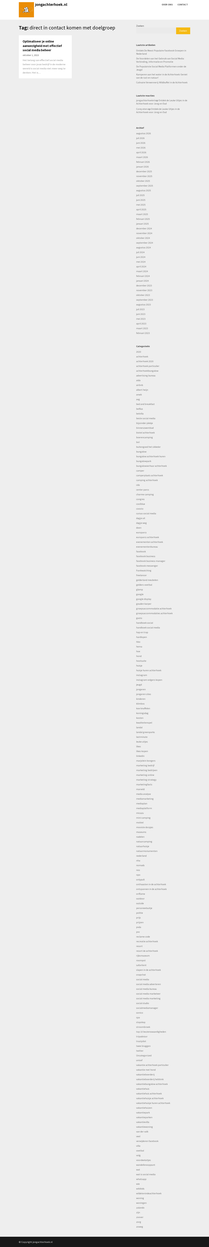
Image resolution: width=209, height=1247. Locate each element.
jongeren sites (143, 694)
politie (139, 912)
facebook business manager (150, 560)
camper (140, 470)
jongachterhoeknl (145, 100)
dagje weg (141, 522)
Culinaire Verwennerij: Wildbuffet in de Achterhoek (161, 82)
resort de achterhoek (147, 950)
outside (140, 903)
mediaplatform (144, 808)
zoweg (139, 1226)
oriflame (140, 893)
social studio (142, 1003)
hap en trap (142, 632)
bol (138, 442)
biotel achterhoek (145, 432)
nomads (140, 865)
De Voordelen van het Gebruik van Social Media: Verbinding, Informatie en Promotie (160, 60)
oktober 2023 (143, 294)
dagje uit (140, 518)
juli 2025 (140, 195)
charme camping (145, 494)
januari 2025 (142, 223)
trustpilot (141, 1041)
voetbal (140, 1150)
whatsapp (141, 1179)
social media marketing (148, 998)
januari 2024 (142, 280)
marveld (140, 789)
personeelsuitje (144, 908)
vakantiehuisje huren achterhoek (153, 1103)
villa (138, 1145)
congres (140, 499)
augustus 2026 (143, 133)
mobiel (140, 822)
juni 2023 (140, 314)
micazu (140, 812)
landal (139, 727)
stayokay (140, 1022)
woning (140, 1198)
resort (139, 946)
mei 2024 (141, 261)
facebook (141, 551)
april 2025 (141, 209)
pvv (138, 931)
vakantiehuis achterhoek (149, 1093)
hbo (138, 641)
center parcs (142, 489)
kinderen (140, 698)
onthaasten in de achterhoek (151, 884)
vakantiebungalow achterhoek (152, 1083)
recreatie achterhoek (147, 941)
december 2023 (144, 285)
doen (138, 527)
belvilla (140, 413)
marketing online (145, 774)
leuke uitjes (142, 741)
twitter (139, 1050)
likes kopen (142, 751)
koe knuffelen (143, 708)
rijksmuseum (143, 955)
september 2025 (144, 185)
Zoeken (140, 25)
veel (138, 1136)
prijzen (140, 922)
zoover (139, 1217)
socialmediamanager (147, 1007)
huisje (139, 665)
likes (138, 746)
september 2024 (144, 242)
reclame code (143, 936)
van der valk (142, 1131)
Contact (182, 4)
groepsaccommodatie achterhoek (154, 608)
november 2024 (144, 233)
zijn (138, 1212)
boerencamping (144, 437)
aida (138, 380)
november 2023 (144, 290)
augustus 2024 (143, 247)
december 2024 (144, 228)
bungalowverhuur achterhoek (151, 465)
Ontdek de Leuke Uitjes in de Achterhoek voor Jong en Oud (161, 102)
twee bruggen (143, 1045)
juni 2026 (140, 142)
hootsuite (141, 660)
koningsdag (142, 713)
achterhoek (142, 356)
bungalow (141, 451)
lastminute (141, 736)
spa (138, 1017)
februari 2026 (143, 161)
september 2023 (144, 299)
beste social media (145, 418)
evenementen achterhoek (149, 541)
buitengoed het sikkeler (148, 446)
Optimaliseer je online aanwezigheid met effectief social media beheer (42, 45)
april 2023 (141, 323)
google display (143, 598)
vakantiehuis (142, 1088)
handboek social (144, 622)
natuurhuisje (142, 846)
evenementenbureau (147, 546)
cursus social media (146, 513)
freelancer (141, 575)
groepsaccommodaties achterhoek (154, 613)
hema (139, 646)
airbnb (139, 385)
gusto (139, 618)
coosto (139, 508)
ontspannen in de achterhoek (151, 889)
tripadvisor (141, 1036)
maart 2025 (142, 214)
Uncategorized (143, 1055)
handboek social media (148, 627)
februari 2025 (143, 218)
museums (141, 831)
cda (138, 484)
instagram (141, 675)
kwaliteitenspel (144, 722)
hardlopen (141, 637)
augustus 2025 (143, 190)
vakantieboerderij (145, 1074)
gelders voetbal (144, 584)
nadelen (140, 836)
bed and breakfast (145, 404)
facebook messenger (147, 565)
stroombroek (143, 1026)
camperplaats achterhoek (149, 475)
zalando (140, 1207)
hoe (138, 651)
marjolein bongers (145, 760)
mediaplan (141, 803)
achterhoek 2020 (144, 361)
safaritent (141, 965)
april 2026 (141, 152)
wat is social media (145, 1174)
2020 (138, 351)
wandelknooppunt (145, 1164)
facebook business (145, 556)
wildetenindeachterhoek (148, 1193)
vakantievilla (142, 1122)
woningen (141, 1202)
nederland (141, 855)
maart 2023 (142, 328)
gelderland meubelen (147, 579)
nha (138, 860)
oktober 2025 (143, 180)
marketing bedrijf (145, 765)
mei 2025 (141, 204)
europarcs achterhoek (147, 537)
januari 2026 (142, 166)
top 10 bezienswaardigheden (151, 1031)
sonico (139, 1012)
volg (138, 1155)
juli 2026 (140, 138)
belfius (139, 408)
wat (138, 1169)
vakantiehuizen (144, 1107)
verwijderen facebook (147, 1141)
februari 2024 (143, 275)
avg (138, 399)
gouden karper (143, 603)
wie (138, 1183)
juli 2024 (140, 252)
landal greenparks (145, 732)
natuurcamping (144, 841)
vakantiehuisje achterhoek (150, 1098)
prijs (138, 917)
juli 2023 (140, 309)
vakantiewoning (144, 1126)
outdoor (140, 898)
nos (138, 870)
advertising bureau (145, 375)
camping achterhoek (147, 480)
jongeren (141, 689)
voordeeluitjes (143, 1160)
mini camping (143, 817)
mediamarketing (145, 798)
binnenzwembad (145, 427)
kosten (139, 717)
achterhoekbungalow (147, 370)
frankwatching (143, 570)
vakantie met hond (146, 1069)
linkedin (140, 755)
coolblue (140, 503)
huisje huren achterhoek (148, 670)
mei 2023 (141, 318)
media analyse (143, 793)
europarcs (141, 532)
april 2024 (141, 266)
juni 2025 (140, 199)
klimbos (140, 703)
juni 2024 (140, 256)
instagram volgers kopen (149, 679)
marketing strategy (146, 779)
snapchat (141, 974)
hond (139, 656)
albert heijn (142, 389)
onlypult (140, 879)
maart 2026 (142, 157)
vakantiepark (143, 1112)
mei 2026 (141, 147)
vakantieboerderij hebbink (150, 1079)
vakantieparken (144, 1117)
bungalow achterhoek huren (150, 456)
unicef (139, 1060)
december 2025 (144, 171)
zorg (138, 1221)
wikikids (140, 1188)
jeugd (139, 684)
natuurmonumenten (146, 851)
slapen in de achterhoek (148, 969)
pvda (138, 927)
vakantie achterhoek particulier (152, 1064)
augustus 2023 (143, 304)
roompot (141, 960)
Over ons (167, 4)
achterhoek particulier (147, 366)
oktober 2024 (143, 237)
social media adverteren (148, 984)
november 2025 (144, 176)
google (140, 594)
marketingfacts (144, 784)
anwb (139, 394)
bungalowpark (143, 461)
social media (142, 979)
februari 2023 (143, 333)
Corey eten (141, 108)
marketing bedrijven (146, 770)
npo (138, 874)
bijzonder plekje (144, 423)
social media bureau (146, 988)
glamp (139, 589)
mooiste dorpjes (144, 827)
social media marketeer (148, 993)
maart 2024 (142, 271)
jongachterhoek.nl (51, 4)
